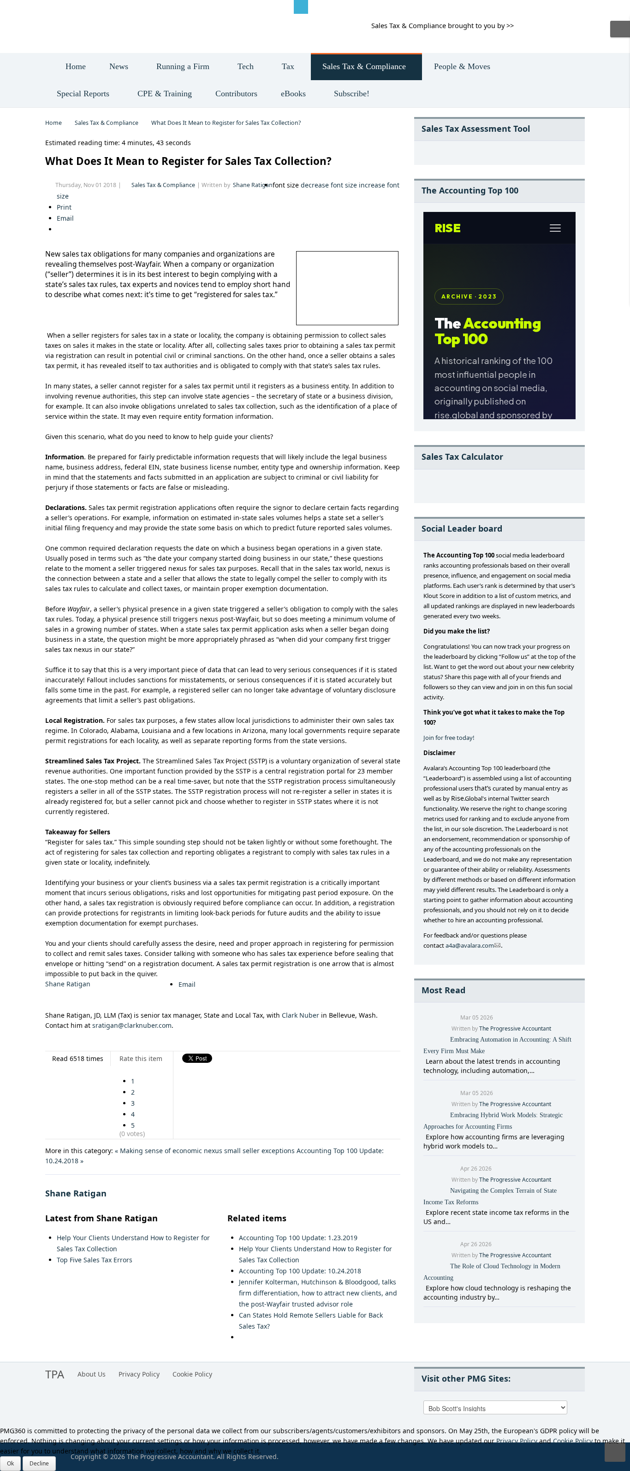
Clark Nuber (300, 1015)
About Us (91, 1374)
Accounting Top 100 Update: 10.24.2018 (300, 1270)
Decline (39, 1463)
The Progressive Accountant (515, 1028)
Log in (61, 6)
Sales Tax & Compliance (106, 123)
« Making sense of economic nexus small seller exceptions (205, 1150)
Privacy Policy (139, 1374)
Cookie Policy (192, 1374)
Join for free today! (449, 737)
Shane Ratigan (253, 185)
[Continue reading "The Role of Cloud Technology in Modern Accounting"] (424, 1287)
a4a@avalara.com (470, 945)
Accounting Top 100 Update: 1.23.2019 (298, 1237)
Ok (10, 1463)
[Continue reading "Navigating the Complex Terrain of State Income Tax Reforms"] (424, 1212)
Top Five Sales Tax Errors (94, 1259)
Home (53, 123)
